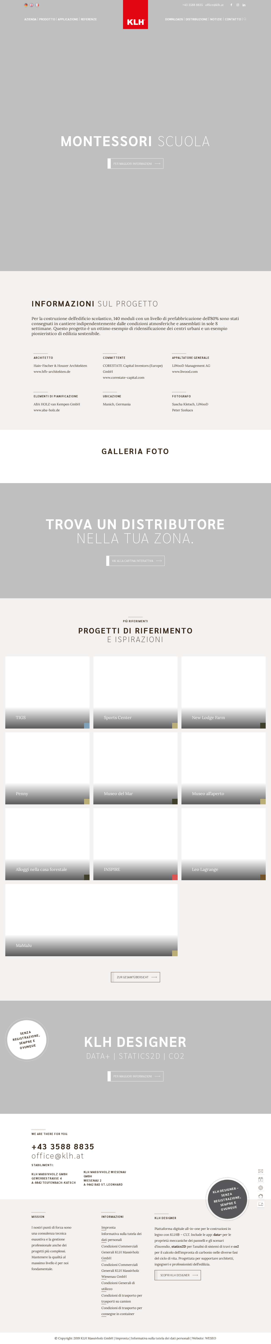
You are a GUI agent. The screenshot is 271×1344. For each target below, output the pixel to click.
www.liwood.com (185, 371)
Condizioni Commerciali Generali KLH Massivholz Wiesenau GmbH (120, 1270)
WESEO (210, 1338)
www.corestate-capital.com (123, 377)
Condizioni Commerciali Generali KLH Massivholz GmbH (120, 1252)
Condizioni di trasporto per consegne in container (121, 1311)
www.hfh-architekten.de (52, 371)
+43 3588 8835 (63, 1146)
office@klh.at (58, 1155)
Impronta (108, 1227)
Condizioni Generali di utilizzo (118, 1286)
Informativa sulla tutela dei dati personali (121, 1237)
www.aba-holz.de (47, 410)
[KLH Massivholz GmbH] (135, 14)
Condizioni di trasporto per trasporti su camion (121, 1298)
